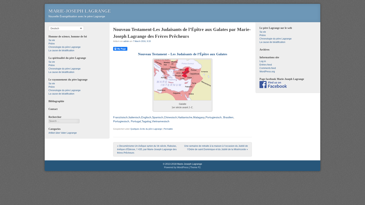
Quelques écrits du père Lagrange (146, 129)
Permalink (168, 129)
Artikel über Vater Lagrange (62, 133)
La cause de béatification (61, 50)
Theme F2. (195, 167)
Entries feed (265, 64)
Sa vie (51, 40)
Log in (262, 61)
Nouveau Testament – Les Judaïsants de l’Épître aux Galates (182, 54)
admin (126, 41)
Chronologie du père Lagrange (64, 47)
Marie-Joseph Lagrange (79, 11)
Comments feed (267, 68)
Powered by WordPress (176, 167)
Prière (51, 43)
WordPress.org (267, 71)
